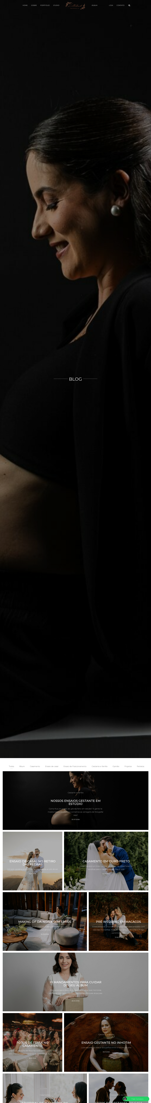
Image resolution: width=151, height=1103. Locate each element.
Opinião (116, 766)
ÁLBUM (94, 5)
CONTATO (120, 5)
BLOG (103, 5)
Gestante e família (99, 766)
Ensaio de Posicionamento (74, 766)
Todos (11, 766)
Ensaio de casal (51, 766)
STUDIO (56, 5)
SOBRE (34, 5)
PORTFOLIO (45, 5)
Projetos (128, 766)
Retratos (140, 766)
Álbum (22, 766)
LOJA (111, 5)
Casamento (35, 766)
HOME (25, 5)
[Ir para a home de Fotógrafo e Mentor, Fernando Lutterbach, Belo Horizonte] (75, 5)
